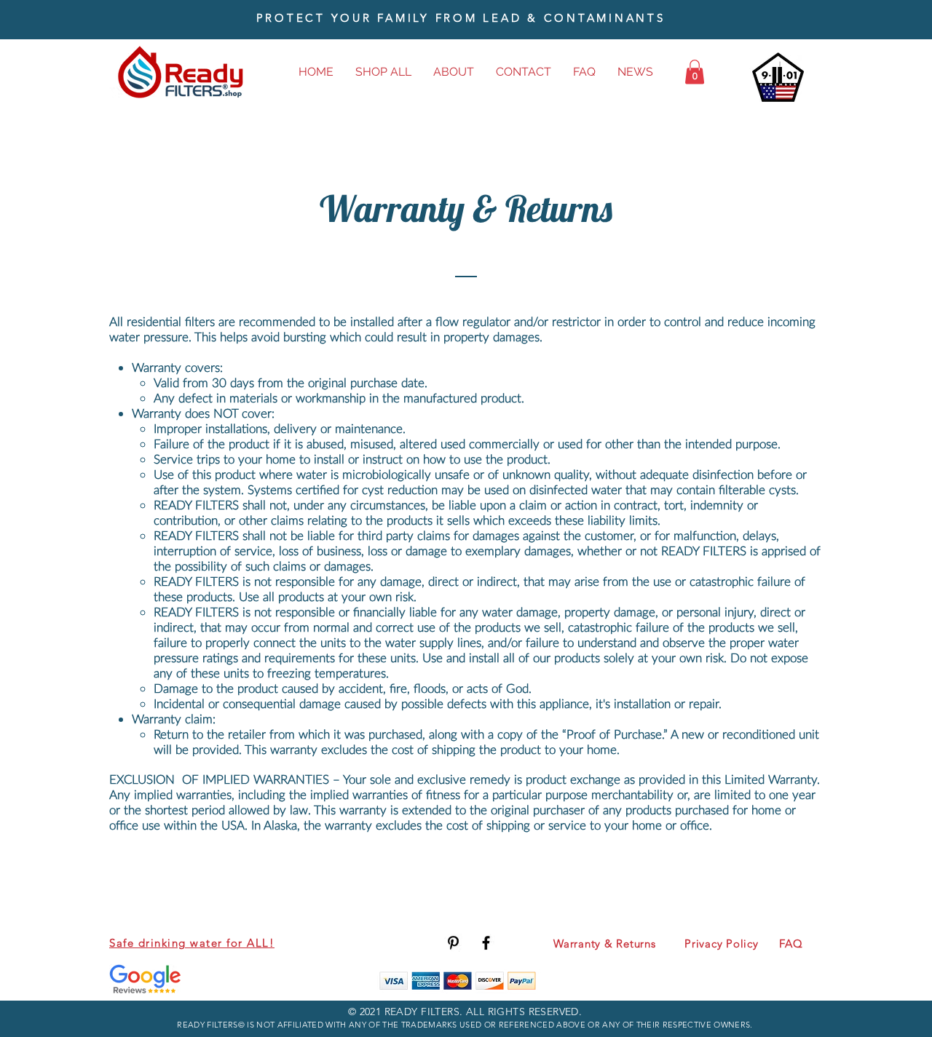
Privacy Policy (721, 943)
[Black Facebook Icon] (486, 943)
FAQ (790, 943)
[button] (694, 72)
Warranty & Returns (604, 943)
